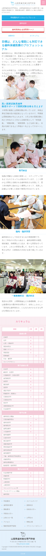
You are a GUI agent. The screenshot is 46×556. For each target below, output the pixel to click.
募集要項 (7, 509)
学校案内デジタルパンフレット (23, 17)
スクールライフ (32, 501)
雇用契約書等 (8, 505)
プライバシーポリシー (34, 526)
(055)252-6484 (24, 544)
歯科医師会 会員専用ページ (23, 29)
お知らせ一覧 (8, 518)
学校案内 (7, 501)
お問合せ (30, 518)
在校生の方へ (31, 509)
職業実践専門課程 (10, 526)
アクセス (7, 522)
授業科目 (11, 36)
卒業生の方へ (8, 513)
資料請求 (23, 23)
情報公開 (30, 522)
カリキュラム (34, 36)
